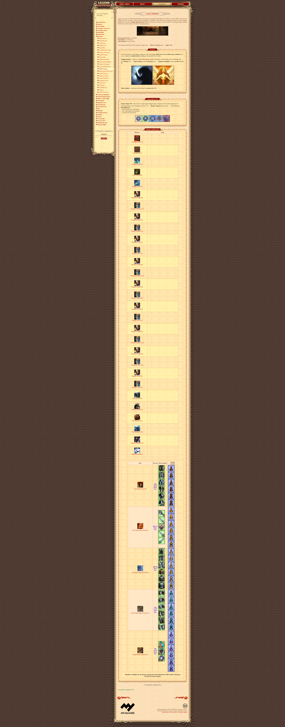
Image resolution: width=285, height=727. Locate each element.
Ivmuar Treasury (103, 73)
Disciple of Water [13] (137, 298)
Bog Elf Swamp (103, 54)
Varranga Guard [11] (137, 142)
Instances (100, 36)
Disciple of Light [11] (137, 198)
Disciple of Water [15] (137, 365)
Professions (101, 100)
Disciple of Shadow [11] (137, 209)
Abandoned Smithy (104, 59)
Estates (100, 116)
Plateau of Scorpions (104, 64)
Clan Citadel (101, 118)
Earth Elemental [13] (137, 409)
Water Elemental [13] (137, 432)
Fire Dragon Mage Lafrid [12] (140, 530)
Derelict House (103, 38)
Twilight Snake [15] (137, 186)
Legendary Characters (104, 28)
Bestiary (100, 24)
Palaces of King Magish (105, 61)
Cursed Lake (102, 43)
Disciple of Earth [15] (137, 354)
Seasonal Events (102, 106)
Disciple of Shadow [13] (137, 276)
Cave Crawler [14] (137, 175)
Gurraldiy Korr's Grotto (105, 50)
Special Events (101, 104)
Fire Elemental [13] (137, 421)
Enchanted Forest (103, 80)
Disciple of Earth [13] (137, 287)
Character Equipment (103, 94)
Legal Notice (165, 712)
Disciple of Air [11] (137, 253)
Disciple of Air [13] (137, 320)
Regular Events (102, 102)
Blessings (100, 110)
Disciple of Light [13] (137, 264)
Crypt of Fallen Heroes (105, 66)
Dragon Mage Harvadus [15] (140, 654)
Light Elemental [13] (137, 454)
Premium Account (102, 122)
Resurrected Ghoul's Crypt (106, 71)
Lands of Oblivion (104, 78)
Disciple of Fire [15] (137, 376)
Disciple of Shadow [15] (137, 342)
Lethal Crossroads (103, 92)
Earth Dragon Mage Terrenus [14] (140, 613)
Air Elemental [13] (137, 398)
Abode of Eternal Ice (104, 52)
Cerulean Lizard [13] (137, 164)
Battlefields (101, 32)
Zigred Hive (102, 47)
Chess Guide (101, 26)
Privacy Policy (173, 712)
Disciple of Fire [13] (137, 309)
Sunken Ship (102, 57)
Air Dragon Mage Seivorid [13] (140, 572)
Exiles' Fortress (103, 68)
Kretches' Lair (102, 45)
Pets (99, 108)
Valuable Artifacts (102, 112)
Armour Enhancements (104, 96)
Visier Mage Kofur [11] (140, 489)
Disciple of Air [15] (137, 387)
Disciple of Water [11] (137, 231)
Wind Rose (102, 85)
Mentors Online (102, 124)
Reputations (101, 34)
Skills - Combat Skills (103, 98)
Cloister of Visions (103, 76)
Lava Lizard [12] (137, 153)
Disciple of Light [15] (137, 331)
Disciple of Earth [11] (137, 220)
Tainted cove (102, 83)
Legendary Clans (102, 30)
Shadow (100, 114)
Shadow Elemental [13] (137, 443)
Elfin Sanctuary (103, 40)
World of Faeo (102, 22)
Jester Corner (101, 120)
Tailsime (101, 90)
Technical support (182, 712)
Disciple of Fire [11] (137, 242)
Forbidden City (103, 87)
